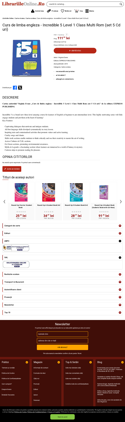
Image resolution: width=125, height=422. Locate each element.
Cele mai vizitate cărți (72, 378)
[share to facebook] (15, 88)
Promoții (36, 384)
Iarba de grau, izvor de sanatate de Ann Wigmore (109, 401)
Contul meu (39, 11)
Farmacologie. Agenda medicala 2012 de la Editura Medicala (108, 384)
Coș (79, 10)
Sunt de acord (62, 417)
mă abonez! (63, 347)
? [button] (66, 34)
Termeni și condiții (8, 368)
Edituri (36, 389)
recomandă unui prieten (65, 71)
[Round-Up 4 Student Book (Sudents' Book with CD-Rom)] (104, 192)
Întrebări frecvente (8, 395)
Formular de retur (40, 373)
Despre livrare (6, 389)
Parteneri (37, 400)
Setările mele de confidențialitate (77, 384)
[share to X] (20, 88)
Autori (36, 395)
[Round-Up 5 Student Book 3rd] (76, 192)
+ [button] (120, 225)
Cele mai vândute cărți (73, 368)
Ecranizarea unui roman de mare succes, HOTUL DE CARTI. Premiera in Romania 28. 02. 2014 (109, 369)
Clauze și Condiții (54, 412)
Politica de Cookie (20, 412)
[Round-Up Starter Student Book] (21, 192)
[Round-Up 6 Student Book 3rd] (49, 192)
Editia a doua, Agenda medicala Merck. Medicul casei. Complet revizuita (108, 392)
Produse (55, 11)
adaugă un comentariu (65, 79)
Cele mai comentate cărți (74, 373)
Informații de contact (41, 368)
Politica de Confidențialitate (36, 412)
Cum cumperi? (7, 384)
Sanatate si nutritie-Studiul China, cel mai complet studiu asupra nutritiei (110, 377)
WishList (68, 11)
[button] (89, 11)
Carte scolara (66, 67)
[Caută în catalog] (121, 4)
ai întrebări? (61, 75)
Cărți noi (36, 378)
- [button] (120, 241)
